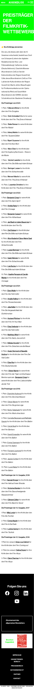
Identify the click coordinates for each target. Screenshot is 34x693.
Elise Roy (11, 362)
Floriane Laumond (14, 451)
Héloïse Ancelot (13, 343)
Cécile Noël (12, 426)
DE (32, 2)
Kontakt (16, 678)
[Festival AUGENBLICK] (16, 2)
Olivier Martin (13, 371)
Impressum (17, 655)
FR (29, 2)
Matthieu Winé (13, 335)
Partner (17, 674)
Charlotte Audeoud (14, 394)
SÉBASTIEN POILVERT (17, 688)
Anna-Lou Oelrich (22, 542)
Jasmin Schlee (13, 459)
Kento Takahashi (14, 410)
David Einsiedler (14, 434)
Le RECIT (4, 686)
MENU (3, 3)
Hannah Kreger (12, 480)
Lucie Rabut (12, 467)
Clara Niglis (11, 291)
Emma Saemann (13, 442)
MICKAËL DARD (21, 686)
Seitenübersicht (17, 670)
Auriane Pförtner (14, 318)
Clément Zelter (13, 500)
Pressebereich (17, 666)
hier (13, 47)
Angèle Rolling (13, 299)
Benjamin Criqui (21, 377)
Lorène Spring (13, 529)
